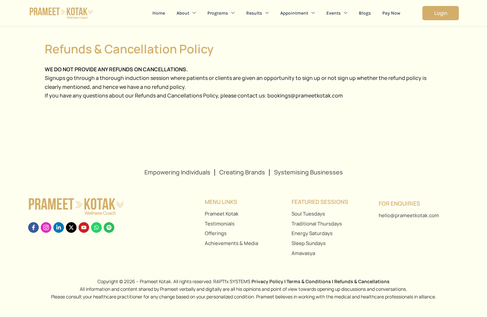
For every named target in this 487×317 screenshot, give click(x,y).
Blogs (365, 13)
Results (254, 13)
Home (158, 13)
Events (333, 13)
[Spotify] (109, 227)
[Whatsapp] (96, 227)
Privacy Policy (267, 281)
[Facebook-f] (33, 227)
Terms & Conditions (309, 281)
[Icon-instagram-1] (46, 227)
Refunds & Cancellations (362, 281)
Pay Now (391, 13)
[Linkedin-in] (58, 227)
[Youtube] (84, 227)
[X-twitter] (71, 227)
